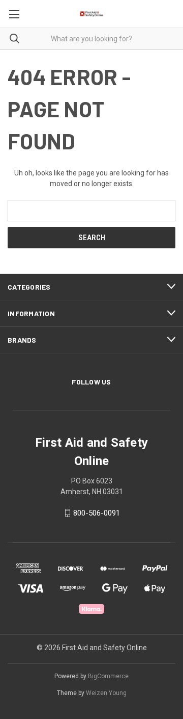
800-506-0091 (96, 513)
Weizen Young (106, 693)
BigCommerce (108, 676)
